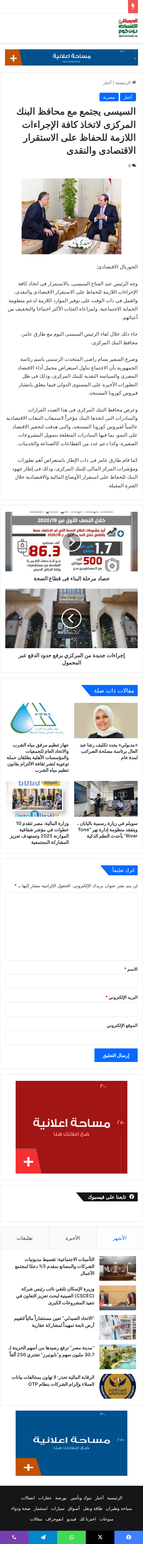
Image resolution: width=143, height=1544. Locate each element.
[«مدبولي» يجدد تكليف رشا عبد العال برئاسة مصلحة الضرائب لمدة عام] (106, 721)
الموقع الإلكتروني (122, 1025)
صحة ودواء (21, 1508)
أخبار (107, 82)
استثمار (41, 1508)
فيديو (71, 1518)
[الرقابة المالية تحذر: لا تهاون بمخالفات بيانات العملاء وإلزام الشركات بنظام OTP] (117, 1386)
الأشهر (119, 1238)
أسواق (74, 1508)
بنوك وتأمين (81, 1497)
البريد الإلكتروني (121, 997)
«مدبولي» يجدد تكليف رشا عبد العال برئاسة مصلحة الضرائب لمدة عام (109, 751)
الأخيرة (73, 1238)
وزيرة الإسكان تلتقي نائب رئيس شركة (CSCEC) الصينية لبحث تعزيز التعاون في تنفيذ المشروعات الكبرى (55, 1295)
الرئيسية (123, 82)
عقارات (45, 1497)
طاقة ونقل (92, 1508)
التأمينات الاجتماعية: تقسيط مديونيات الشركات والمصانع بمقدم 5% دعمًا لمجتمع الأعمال (54, 1266)
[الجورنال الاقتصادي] (128, 28)
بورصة (61, 1497)
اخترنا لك (87, 1518)
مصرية (109, 97)
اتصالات (28, 1497)
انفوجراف (55, 1518)
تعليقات (25, 1238)
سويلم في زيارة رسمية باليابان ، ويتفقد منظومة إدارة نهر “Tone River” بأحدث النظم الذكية (107, 829)
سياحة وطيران (119, 1508)
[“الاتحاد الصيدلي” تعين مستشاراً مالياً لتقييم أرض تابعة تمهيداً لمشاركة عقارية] (117, 1327)
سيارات (58, 1508)
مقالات (36, 1518)
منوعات (106, 1518)
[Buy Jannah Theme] (71, 57)
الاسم (131, 969)
